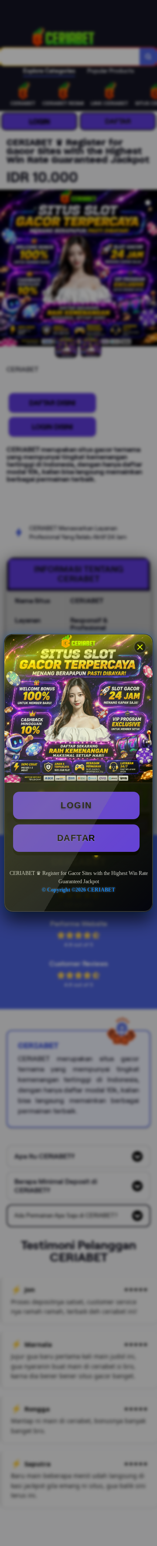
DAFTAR (76, 838)
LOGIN (76, 805)
